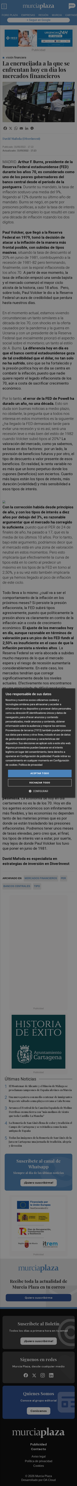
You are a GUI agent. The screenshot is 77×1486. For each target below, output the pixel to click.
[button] (38, 791)
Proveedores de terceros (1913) (24, 730)
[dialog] (38, 743)
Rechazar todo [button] (39, 782)
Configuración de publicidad (35, 756)
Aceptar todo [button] (39, 773)
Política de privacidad (30, 765)
